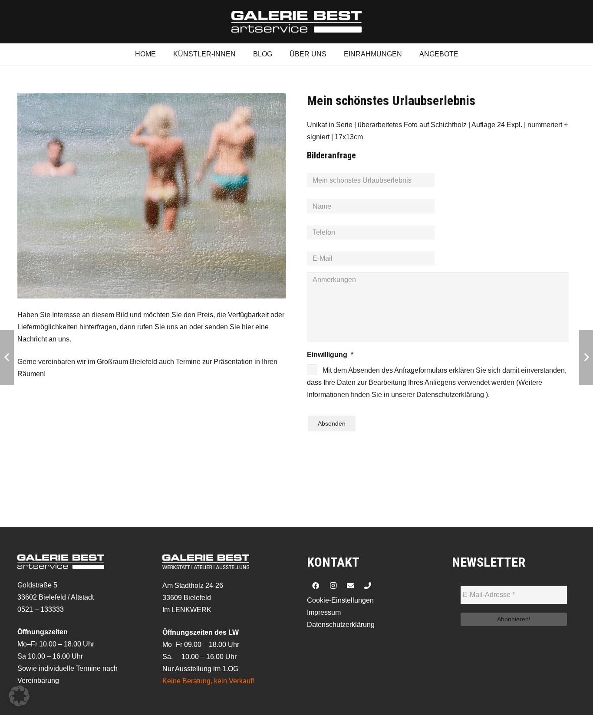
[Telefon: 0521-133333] (367, 585)
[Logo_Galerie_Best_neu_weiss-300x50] (296, 22)
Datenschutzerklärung (341, 624)
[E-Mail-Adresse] (350, 585)
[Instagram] (333, 585)
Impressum (324, 612)
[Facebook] (315, 585)
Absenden (332, 423)
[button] (19, 696)
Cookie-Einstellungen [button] (340, 600)
